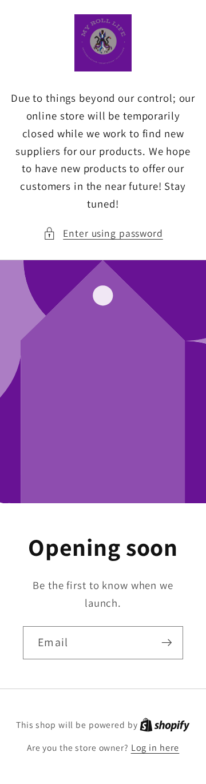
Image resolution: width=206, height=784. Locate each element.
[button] (103, 233)
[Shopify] (165, 724)
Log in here (155, 747)
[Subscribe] (167, 642)
